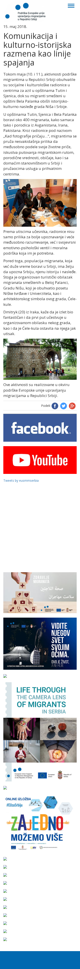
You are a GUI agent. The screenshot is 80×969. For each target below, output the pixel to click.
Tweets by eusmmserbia (21, 480)
